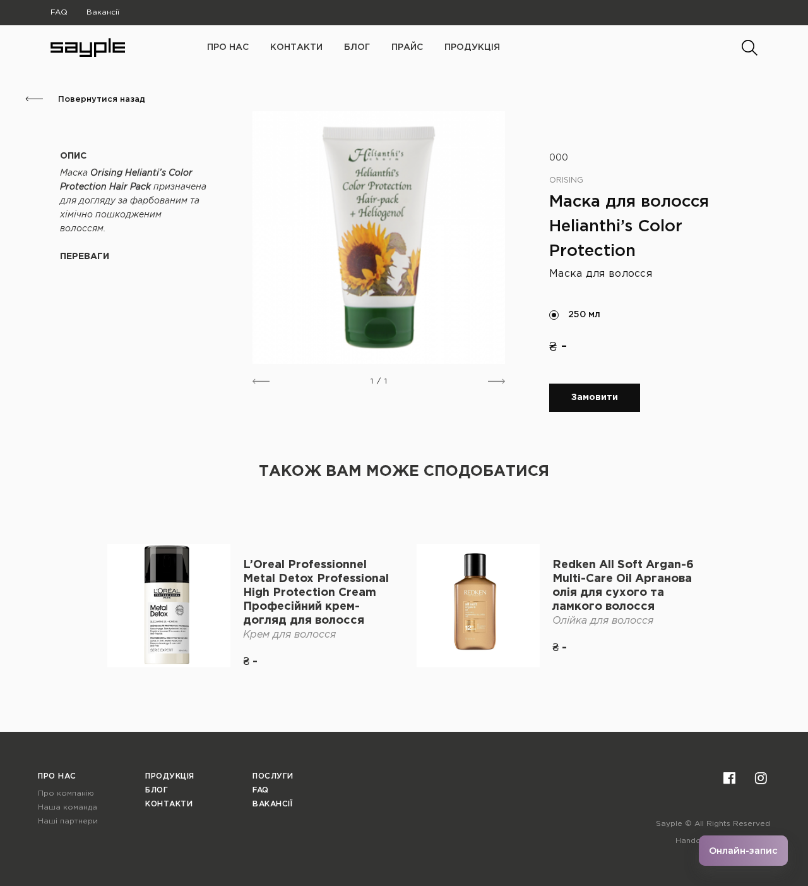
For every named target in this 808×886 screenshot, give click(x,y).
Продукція (472, 47)
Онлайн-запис (743, 850)
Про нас (57, 776)
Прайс (407, 47)
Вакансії (102, 12)
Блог (357, 47)
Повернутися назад (100, 99)
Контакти (296, 47)
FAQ (59, 12)
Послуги (273, 776)
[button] (261, 381)
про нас (228, 47)
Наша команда (67, 807)
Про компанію (66, 793)
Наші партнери (68, 821)
